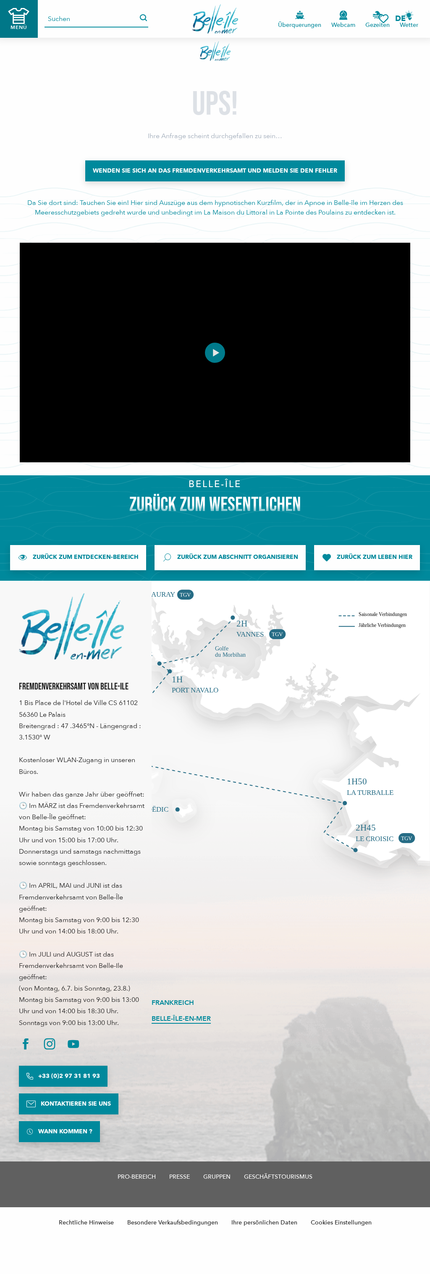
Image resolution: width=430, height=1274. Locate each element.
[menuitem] (215, 19)
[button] (403, 18)
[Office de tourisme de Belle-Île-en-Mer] (71, 626)
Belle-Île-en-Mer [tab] (181, 1018)
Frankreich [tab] (173, 1002)
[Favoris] (383, 19)
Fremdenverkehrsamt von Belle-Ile (73, 686)
